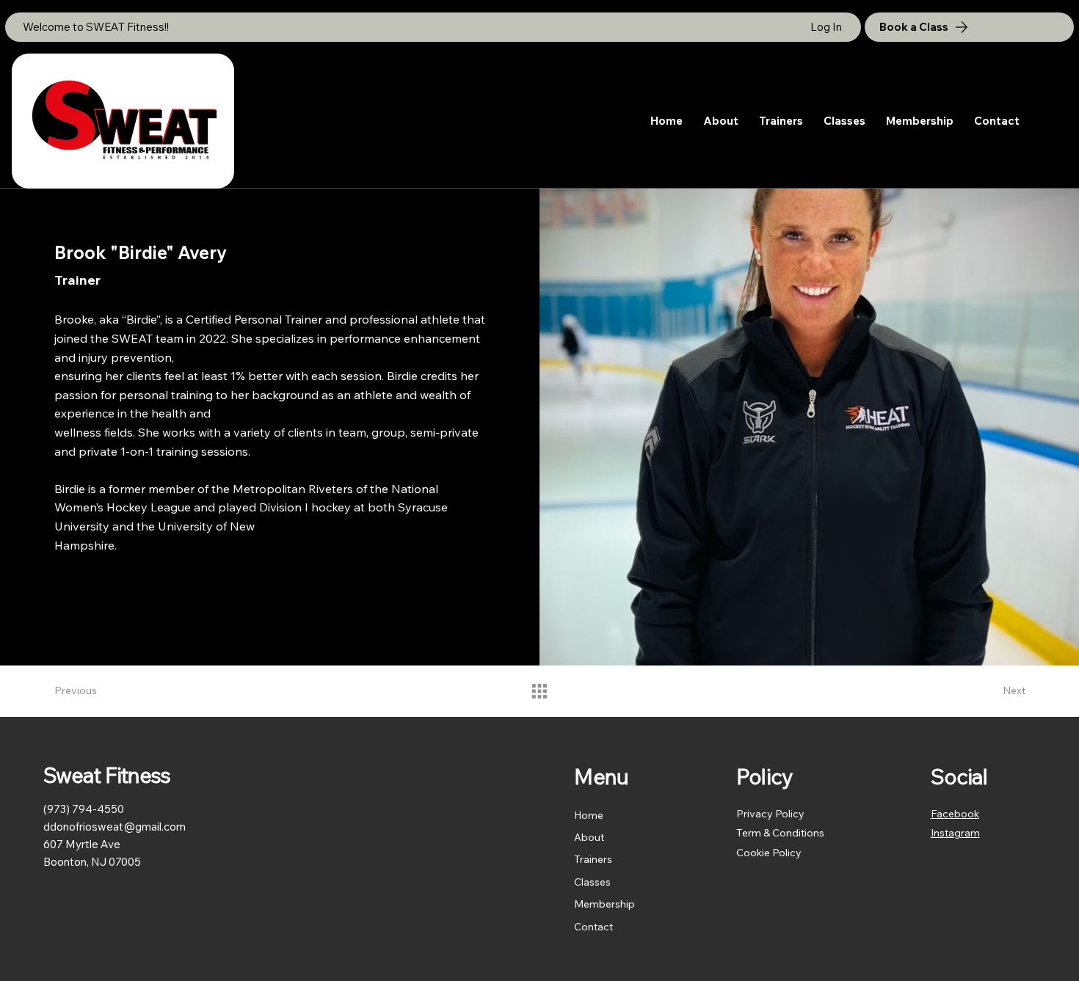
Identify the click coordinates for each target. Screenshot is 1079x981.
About (589, 837)
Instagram (955, 832)
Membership (604, 904)
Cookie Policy (769, 852)
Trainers (593, 859)
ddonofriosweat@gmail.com (114, 827)
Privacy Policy (770, 813)
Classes (592, 882)
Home (588, 815)
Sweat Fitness (107, 775)
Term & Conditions (780, 832)
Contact (593, 926)
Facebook (955, 813)
